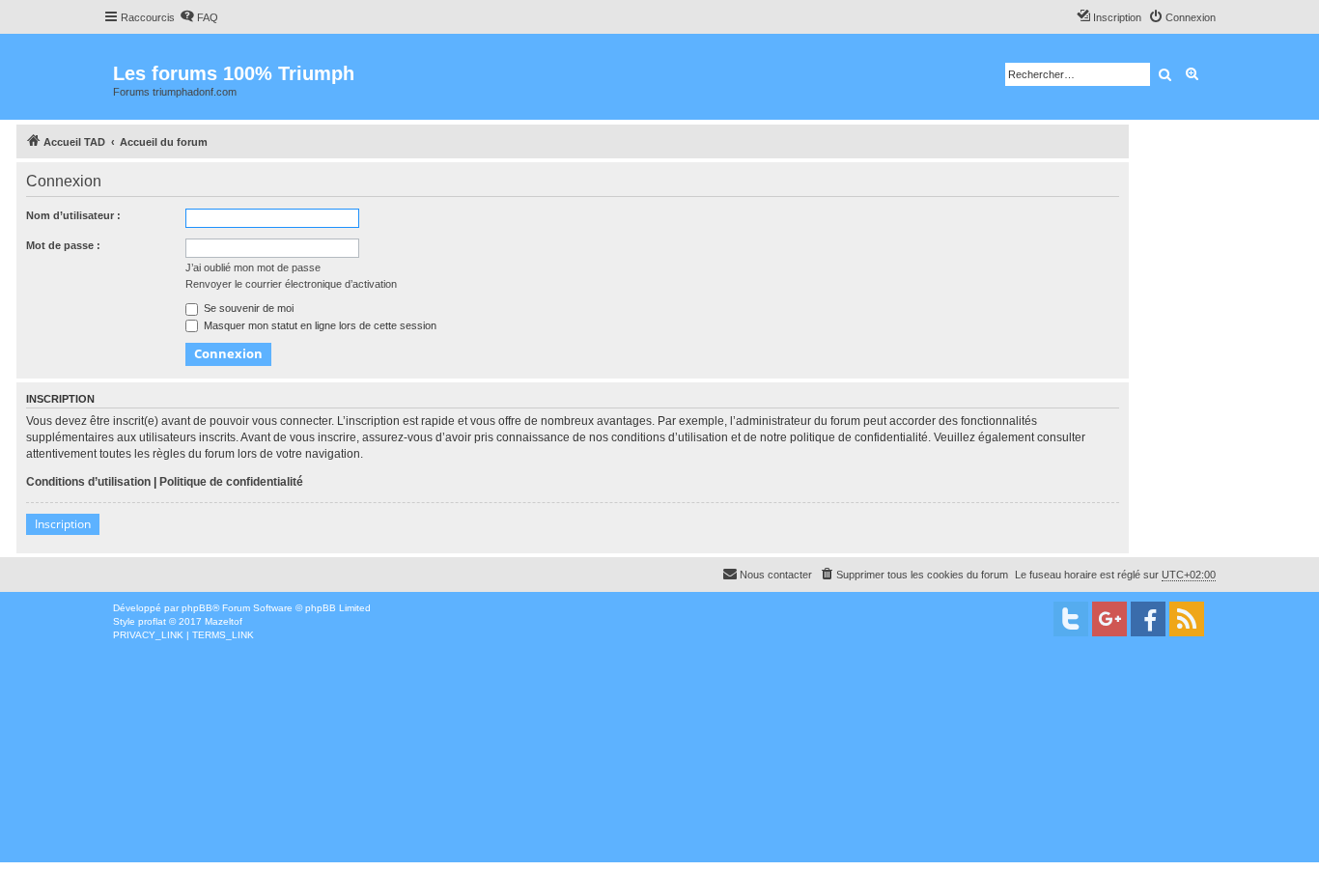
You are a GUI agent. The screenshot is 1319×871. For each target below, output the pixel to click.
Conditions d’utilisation (88, 482)
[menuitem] (199, 17)
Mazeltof (223, 621)
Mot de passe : (63, 245)
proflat (152, 621)
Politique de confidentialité (231, 482)
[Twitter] (1070, 619)
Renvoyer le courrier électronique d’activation (291, 284)
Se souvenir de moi (247, 308)
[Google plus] (1109, 619)
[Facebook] (1148, 619)
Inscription (63, 524)
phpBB (197, 608)
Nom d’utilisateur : (73, 215)
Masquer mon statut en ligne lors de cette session (318, 325)
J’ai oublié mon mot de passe (253, 267)
